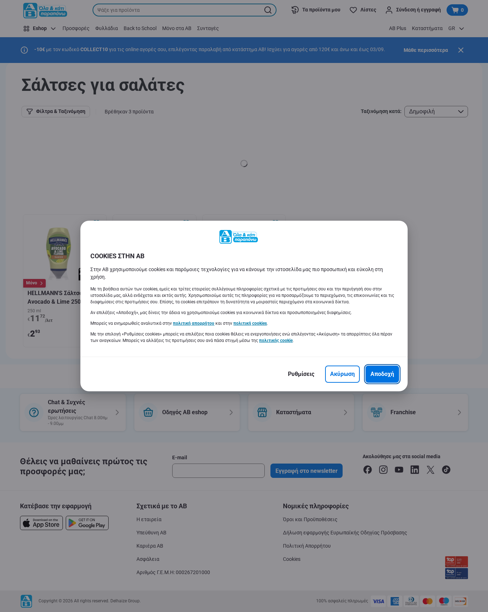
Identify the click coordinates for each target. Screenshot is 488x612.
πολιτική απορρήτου (193, 323)
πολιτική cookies (250, 323)
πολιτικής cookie (276, 340)
